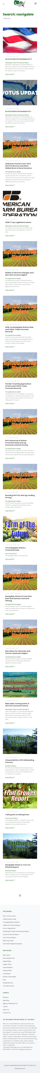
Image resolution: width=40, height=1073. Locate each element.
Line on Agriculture (9, 928)
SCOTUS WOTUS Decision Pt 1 (18, 111)
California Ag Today (9, 919)
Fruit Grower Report (9, 938)
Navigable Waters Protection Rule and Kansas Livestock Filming (18, 598)
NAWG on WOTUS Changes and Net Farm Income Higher (19, 273)
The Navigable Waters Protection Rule (15, 549)
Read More (9, 74)
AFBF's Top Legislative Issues (18, 222)
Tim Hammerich (8, 986)
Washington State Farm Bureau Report (16, 931)
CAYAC (5, 1007)
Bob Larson (6, 955)
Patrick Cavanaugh (9, 977)
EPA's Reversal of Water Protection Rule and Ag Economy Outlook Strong (16, 442)
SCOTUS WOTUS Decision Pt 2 (18, 59)
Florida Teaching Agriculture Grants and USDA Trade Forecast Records (18, 386)
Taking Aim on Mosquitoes (17, 814)
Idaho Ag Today (8, 941)
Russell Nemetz (8, 983)
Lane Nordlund (8, 967)
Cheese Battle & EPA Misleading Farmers (19, 761)
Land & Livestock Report (11, 934)
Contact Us (7, 1013)
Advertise (6, 1000)
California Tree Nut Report (11, 925)
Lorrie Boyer (7, 974)
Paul (4, 980)
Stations (5, 997)
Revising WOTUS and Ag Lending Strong (20, 496)
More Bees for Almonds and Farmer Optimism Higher (17, 652)
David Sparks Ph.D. (9, 958)
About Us (6, 1010)
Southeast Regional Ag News (12, 944)
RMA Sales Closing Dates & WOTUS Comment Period (17, 704)
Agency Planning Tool (10, 1003)
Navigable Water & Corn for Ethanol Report (17, 866)
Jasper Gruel (7, 964)
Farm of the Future (9, 916)
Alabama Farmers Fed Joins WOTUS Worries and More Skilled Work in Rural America (18, 165)
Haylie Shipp (7, 961)
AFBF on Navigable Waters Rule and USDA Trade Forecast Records (19, 329)
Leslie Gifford (7, 970)
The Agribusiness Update (11, 922)
